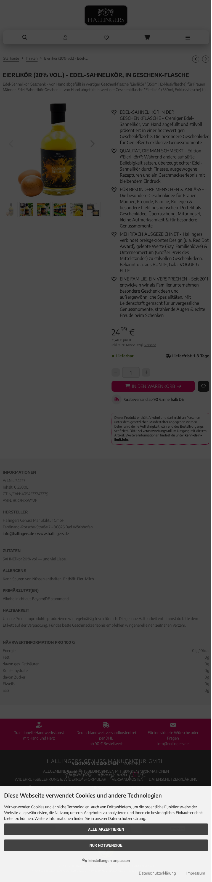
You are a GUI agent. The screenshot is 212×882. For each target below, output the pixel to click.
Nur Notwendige (106, 845)
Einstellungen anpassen (108, 860)
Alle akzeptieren (106, 829)
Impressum (195, 873)
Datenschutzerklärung (157, 873)
